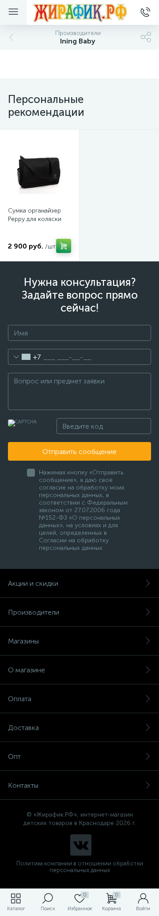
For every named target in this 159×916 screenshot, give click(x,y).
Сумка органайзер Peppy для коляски (34, 215)
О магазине (26, 670)
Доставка (23, 727)
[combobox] (24, 356)
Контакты (23, 785)
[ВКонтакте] (80, 845)
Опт (14, 756)
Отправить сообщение (79, 451)
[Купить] (63, 246)
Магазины (23, 641)
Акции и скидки (33, 583)
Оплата (19, 699)
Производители (33, 612)
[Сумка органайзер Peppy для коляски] (39, 169)
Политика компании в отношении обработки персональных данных (79, 866)
